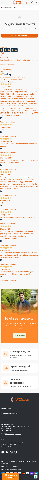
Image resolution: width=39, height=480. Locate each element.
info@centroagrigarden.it (13, 434)
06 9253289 (7, 430)
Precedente (4, 82)
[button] (37, 2)
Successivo (11, 82)
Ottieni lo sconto (19, 335)
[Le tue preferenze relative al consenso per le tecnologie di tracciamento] (35, 476)
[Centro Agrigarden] (19, 2)
